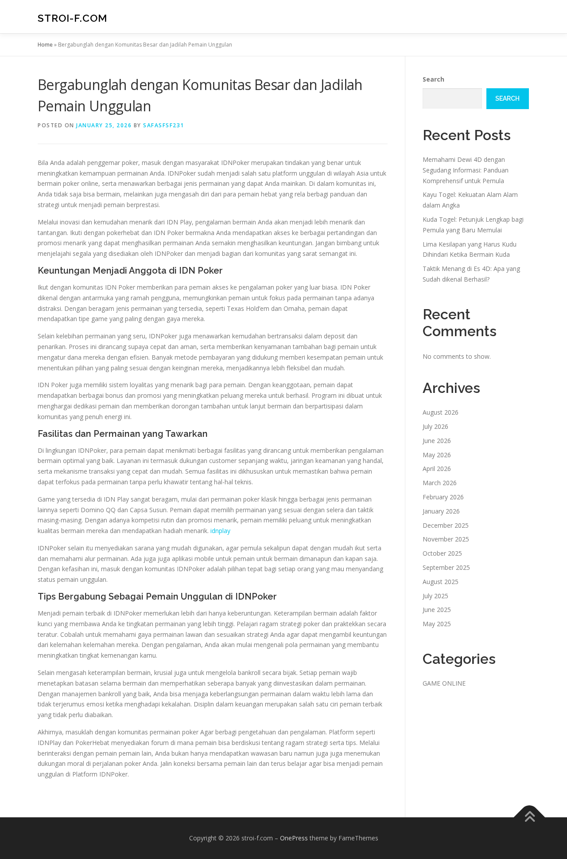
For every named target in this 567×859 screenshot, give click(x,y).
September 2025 (446, 567)
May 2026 (437, 455)
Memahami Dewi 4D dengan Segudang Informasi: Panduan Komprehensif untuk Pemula (466, 170)
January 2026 (441, 511)
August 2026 (440, 412)
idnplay (220, 530)
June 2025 (437, 609)
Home (45, 44)
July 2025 (435, 596)
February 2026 (443, 497)
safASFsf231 (163, 125)
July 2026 (435, 426)
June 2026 (437, 440)
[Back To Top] (529, 817)
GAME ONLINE (444, 683)
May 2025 (437, 624)
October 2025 (442, 553)
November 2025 (446, 539)
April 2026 (437, 468)
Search (433, 79)
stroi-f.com (72, 18)
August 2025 (440, 581)
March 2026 (440, 483)
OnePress (294, 838)
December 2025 (446, 525)
